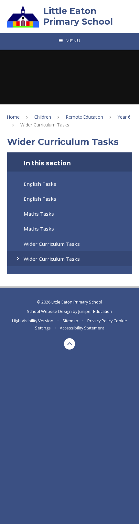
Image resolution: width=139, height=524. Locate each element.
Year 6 (124, 117)
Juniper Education (95, 311)
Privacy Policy (99, 321)
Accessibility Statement (82, 328)
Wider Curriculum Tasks (44, 125)
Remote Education (84, 117)
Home (13, 117)
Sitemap (70, 321)
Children (42, 117)
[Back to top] (69, 344)
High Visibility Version (32, 321)
